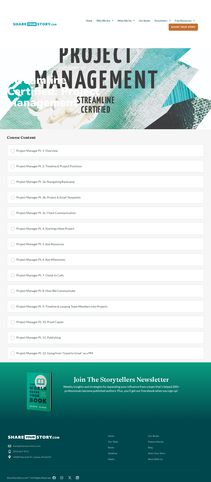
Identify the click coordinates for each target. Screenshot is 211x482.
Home (89, 20)
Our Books (144, 20)
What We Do (125, 20)
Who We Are (103, 20)
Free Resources (183, 20)
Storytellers (160, 20)
